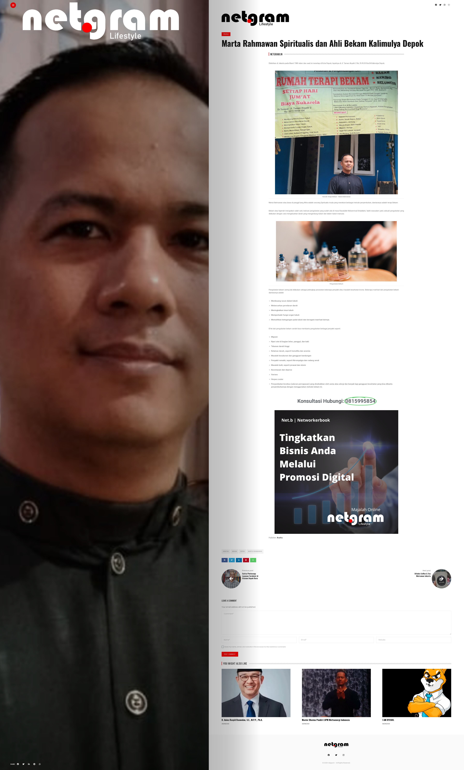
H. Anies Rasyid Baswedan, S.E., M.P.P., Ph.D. (242, 719)
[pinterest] (34, 764)
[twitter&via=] (23, 764)
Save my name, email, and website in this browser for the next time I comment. (255, 647)
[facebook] (18, 764)
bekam (234, 551)
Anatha (280, 538)
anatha (226, 551)
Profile (226, 34)
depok (242, 551)
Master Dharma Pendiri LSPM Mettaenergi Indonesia (326, 719)
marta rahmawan (255, 551)
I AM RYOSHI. (388, 719)
